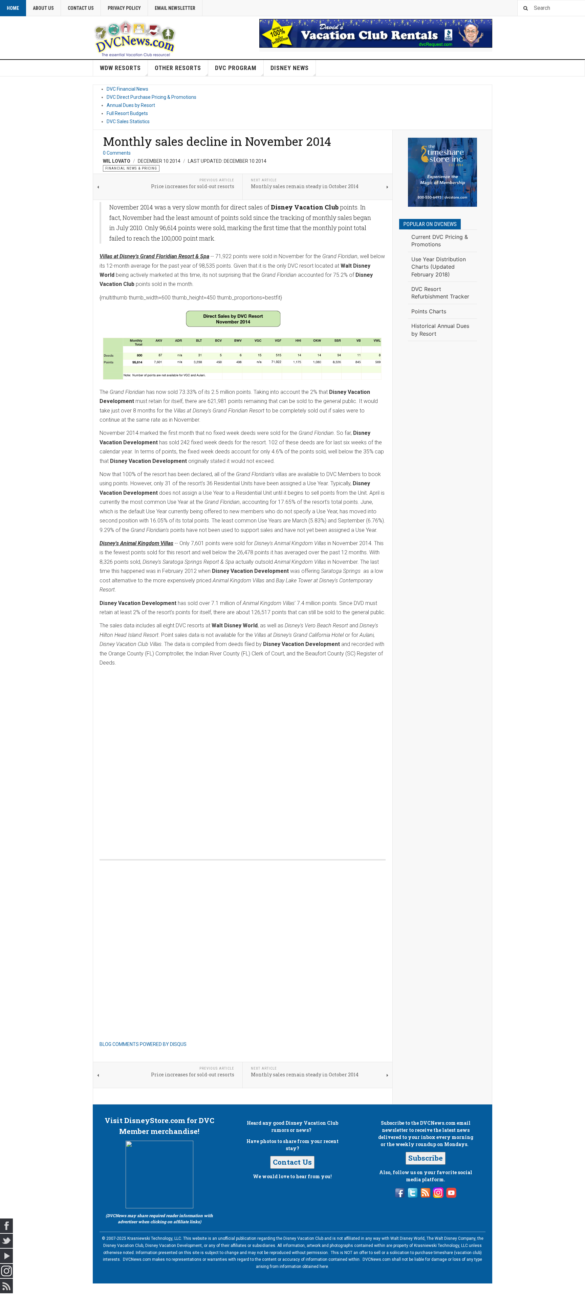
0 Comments (117, 153)
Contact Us (81, 8)
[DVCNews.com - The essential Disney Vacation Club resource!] (135, 37)
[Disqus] (243, 756)
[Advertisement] (442, 457)
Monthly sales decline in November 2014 (217, 141)
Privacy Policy (124, 8)
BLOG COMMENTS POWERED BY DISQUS (143, 1044)
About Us (43, 8)
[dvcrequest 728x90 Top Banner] (375, 33)
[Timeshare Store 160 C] (442, 172)
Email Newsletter (175, 8)
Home (13, 8)
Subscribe (425, 1158)
